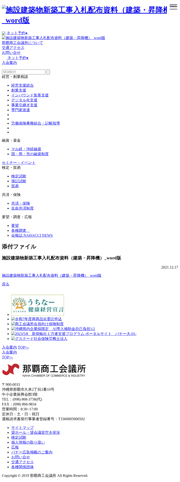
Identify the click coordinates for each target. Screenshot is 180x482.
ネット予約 (17, 33)
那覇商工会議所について (22, 43)
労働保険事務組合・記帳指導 (35, 123)
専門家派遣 (20, 110)
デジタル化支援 (24, 100)
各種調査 (20, 230)
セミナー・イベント (19, 163)
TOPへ (23, 347)
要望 (15, 226)
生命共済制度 (22, 208)
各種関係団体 (22, 467)
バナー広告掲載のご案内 (31, 452)
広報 (15, 447)
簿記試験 (18, 181)
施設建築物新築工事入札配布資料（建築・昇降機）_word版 (51, 275)
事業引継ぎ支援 (24, 105)
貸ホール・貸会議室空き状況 (35, 432)
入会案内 (9, 63)
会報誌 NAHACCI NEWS (32, 235)
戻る (5, 284)
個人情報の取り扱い (28, 442)
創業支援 (18, 90)
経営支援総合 (22, 85)
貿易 (15, 186)
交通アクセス (13, 48)
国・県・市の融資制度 (30, 154)
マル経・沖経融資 (26, 149)
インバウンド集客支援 (30, 95)
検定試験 (18, 176)
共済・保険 (20, 203)
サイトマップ (22, 428)
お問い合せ (11, 53)
